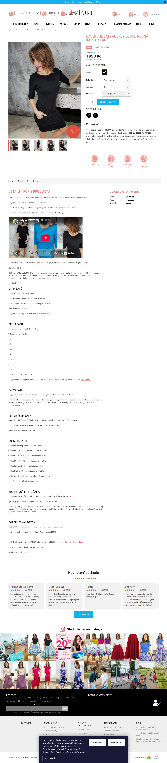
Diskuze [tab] (36, 181)
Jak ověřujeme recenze (112, 727)
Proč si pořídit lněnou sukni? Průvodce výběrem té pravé (145, 728)
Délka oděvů (82, 733)
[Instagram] (127, 162)
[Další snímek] (79, 90)
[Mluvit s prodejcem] (94, 162)
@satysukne (46, 701)
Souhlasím (116, 742)
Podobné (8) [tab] (23, 181)
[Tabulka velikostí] (143, 162)
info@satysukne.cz (76, 542)
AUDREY (37, 263)
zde (75, 746)
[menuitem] (21, 24)
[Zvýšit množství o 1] (95, 100)
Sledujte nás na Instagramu (87, 629)
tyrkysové (47, 395)
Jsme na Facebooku (68, 697)
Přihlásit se (65, 708)
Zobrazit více (83, 614)
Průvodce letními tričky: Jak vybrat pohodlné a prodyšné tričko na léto (148, 740)
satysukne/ (14, 701)
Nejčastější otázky (50, 731)
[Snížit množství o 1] (95, 103)
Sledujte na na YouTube (30, 701)
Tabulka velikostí (84, 729)
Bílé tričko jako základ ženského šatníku (147, 734)
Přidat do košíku (109, 102)
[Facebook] (111, 162)
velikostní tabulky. (35, 445)
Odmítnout (97, 742)
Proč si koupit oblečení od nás (54, 727)
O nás (45, 734)
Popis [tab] (10, 181)
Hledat (38, 13)
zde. (70, 496)
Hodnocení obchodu (83, 572)
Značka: (101, 47)
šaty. (24, 552)
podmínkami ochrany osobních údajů (48, 712)
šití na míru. (85, 379)
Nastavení (50, 758)
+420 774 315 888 (33, 697)
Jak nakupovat (109, 734)
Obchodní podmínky (111, 731)
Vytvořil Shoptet (140, 757)
